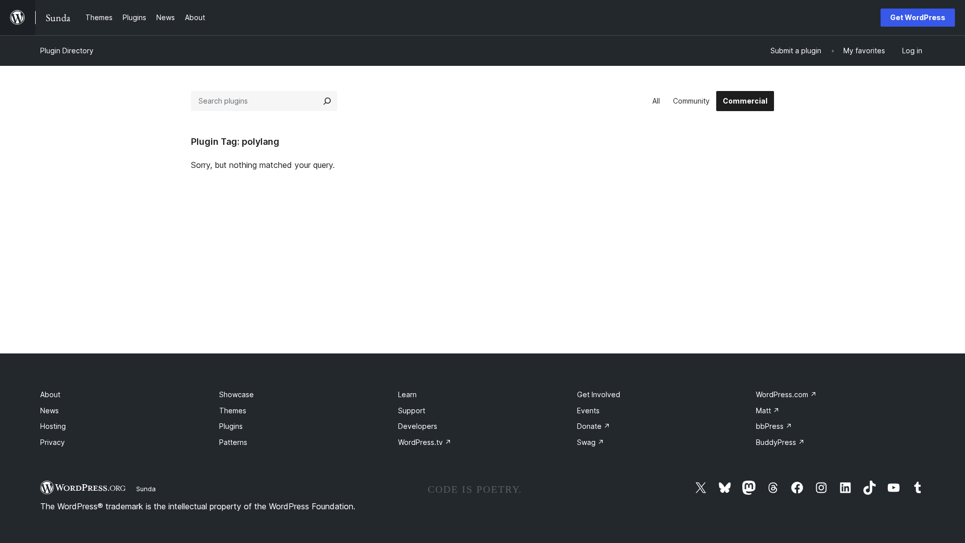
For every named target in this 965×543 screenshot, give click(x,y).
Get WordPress (917, 17)
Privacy (52, 442)
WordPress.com (786, 394)
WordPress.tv (424, 442)
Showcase (236, 394)
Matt (768, 410)
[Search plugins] (327, 101)
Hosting (53, 426)
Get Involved (598, 394)
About (50, 394)
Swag (590, 442)
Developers (417, 426)
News (49, 410)
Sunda (146, 489)
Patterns (233, 442)
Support (411, 410)
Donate (593, 426)
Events (588, 410)
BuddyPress (780, 442)
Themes (232, 410)
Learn (407, 394)
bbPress (774, 426)
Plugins (231, 426)
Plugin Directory (66, 50)
